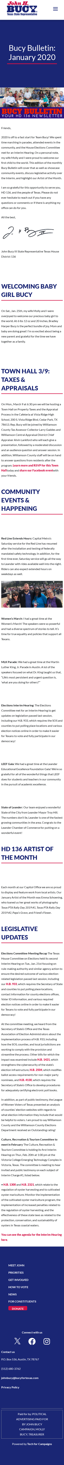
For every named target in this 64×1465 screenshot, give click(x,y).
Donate (18, 1308)
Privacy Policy (10, 1387)
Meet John (16, 1265)
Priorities (16, 1272)
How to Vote (18, 1287)
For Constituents (22, 1301)
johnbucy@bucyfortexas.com (19, 1377)
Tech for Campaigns (39, 1444)
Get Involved (18, 1279)
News (12, 1294)
